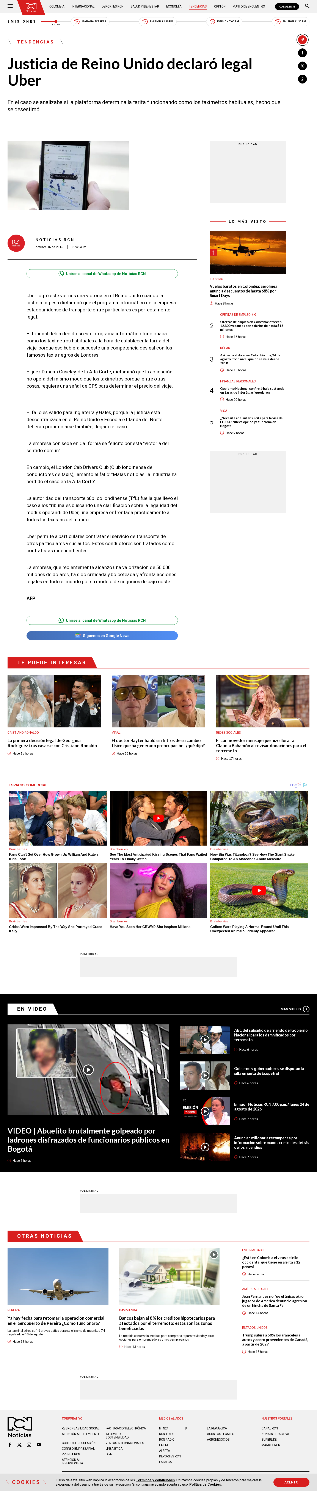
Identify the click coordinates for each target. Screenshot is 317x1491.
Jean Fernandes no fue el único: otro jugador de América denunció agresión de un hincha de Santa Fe (274, 1301)
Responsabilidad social (80, 1428)
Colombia (56, 6)
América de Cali (255, 1289)
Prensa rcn (71, 1454)
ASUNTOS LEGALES (220, 1434)
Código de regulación (79, 1443)
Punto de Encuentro (249, 6)
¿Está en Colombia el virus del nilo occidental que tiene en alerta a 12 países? (271, 1262)
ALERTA (164, 1450)
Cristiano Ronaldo (23, 733)
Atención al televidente (81, 1434)
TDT (186, 1428)
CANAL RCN (287, 6)
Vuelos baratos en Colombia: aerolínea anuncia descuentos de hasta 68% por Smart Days (243, 291)
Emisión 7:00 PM (228, 21)
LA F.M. (163, 1445)
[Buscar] (307, 6)
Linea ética (114, 1448)
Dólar (225, 348)
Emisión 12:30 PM (161, 21)
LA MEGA (165, 1462)
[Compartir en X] (302, 66)
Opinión (220, 6)
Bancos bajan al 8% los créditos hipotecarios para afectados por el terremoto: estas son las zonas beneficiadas (167, 1323)
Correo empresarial (78, 1448)
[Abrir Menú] (10, 6)
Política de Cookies (205, 1484)
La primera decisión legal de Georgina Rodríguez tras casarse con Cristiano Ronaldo (52, 743)
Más (291, 1009)
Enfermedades (253, 1250)
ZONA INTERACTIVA (275, 1434)
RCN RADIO (166, 1439)
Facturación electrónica (126, 1428)
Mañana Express (94, 21)
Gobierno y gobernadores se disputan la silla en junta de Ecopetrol (269, 1071)
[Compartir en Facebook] (302, 52)
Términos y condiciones (155, 1480)
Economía (174, 6)
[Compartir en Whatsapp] (302, 79)
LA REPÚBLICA (217, 1428)
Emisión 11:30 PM (294, 21)
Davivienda (128, 1310)
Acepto (291, 1482)
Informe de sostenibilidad (117, 1435)
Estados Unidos (255, 1328)
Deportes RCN (112, 6)
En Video (32, 1009)
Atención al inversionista (72, 1461)
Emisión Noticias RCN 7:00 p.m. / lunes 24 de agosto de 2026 (271, 1106)
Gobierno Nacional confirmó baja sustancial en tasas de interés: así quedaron (252, 390)
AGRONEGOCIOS (218, 1439)
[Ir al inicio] (31, 7)
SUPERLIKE (269, 1439)
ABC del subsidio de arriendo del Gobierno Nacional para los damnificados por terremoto (271, 1035)
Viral (116, 733)
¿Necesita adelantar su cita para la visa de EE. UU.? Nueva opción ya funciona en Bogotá (251, 422)
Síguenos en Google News (106, 635)
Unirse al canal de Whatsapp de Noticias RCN (106, 273)
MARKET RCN (271, 1445)
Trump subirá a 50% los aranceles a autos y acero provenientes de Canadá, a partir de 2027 (275, 1339)
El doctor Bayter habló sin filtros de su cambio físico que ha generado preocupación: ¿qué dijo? (158, 743)
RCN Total (167, 1434)
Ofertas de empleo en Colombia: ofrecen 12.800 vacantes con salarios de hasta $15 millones (251, 325)
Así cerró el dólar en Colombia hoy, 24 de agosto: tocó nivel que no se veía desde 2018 (250, 359)
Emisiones (22, 21)
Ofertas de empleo (235, 315)
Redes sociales (228, 733)
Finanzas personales (238, 381)
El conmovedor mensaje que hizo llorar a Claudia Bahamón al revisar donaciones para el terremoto (261, 745)
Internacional (83, 6)
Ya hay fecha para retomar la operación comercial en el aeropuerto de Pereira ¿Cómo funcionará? (56, 1320)
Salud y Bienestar (145, 6)
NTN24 (163, 1428)
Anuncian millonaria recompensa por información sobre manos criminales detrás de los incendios (271, 1142)
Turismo (216, 279)
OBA (109, 1454)
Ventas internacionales (125, 1443)
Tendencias (198, 6)
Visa (223, 411)
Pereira (14, 1310)
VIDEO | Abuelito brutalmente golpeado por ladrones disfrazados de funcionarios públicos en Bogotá (88, 1139)
